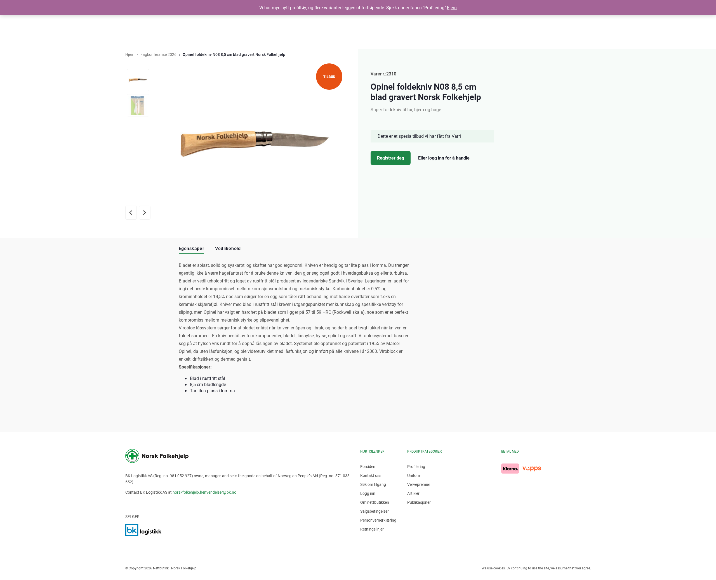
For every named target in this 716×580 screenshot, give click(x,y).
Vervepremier (418, 484)
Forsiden (367, 466)
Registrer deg (390, 158)
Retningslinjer (372, 529)
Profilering (416, 466)
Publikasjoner (419, 502)
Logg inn (367, 493)
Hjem (129, 54)
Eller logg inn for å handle (444, 158)
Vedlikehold (228, 248)
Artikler (413, 493)
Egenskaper (191, 248)
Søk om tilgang (373, 484)
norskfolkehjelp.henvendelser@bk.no (204, 492)
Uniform (414, 475)
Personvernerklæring (378, 520)
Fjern (452, 7)
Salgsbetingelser (374, 511)
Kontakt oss (370, 475)
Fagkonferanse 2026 (158, 54)
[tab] (191, 248)
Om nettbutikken (374, 502)
